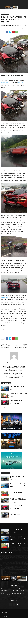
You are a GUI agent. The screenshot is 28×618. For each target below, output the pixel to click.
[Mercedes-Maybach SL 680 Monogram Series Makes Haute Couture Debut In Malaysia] (5, 402)
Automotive (7, 10)
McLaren (5, 172)
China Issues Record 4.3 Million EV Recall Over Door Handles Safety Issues (17, 388)
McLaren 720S (4, 82)
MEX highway (21, 82)
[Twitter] (10, 32)
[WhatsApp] (16, 32)
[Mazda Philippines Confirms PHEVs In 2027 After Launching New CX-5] (5, 395)
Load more (13, 520)
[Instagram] (14, 604)
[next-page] (4, 407)
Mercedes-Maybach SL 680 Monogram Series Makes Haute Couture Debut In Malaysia (17, 402)
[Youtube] (17, 604)
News (7, 14)
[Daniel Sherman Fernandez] (2, 25)
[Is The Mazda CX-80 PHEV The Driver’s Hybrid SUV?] (5, 478)
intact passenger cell (6, 179)
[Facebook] (7, 32)
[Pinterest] (13, 32)
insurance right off (5, 297)
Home (2, 10)
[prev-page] (2, 407)
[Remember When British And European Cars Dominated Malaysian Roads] (5, 500)
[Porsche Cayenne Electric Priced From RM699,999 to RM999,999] (5, 515)
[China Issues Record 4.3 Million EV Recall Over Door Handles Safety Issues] (5, 388)
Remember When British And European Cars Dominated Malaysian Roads (18, 500)
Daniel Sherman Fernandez (9, 25)
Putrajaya (8, 87)
